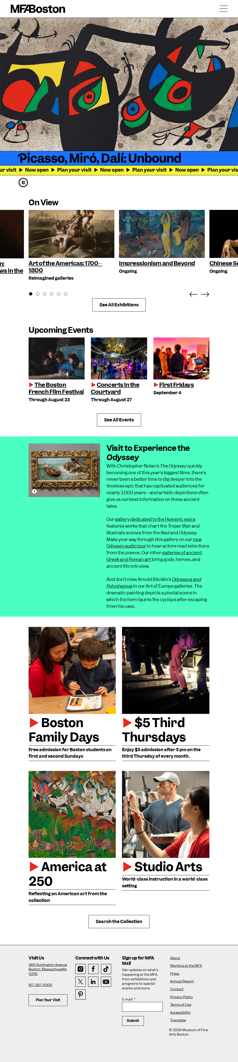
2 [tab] (40, 294)
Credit (34, 491)
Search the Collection (119, 921)
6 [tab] (68, 294)
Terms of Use (180, 1005)
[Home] (38, 9)
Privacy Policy (181, 997)
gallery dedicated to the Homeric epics (155, 519)
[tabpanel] (71, 246)
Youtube (106, 982)
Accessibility (180, 1013)
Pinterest (80, 994)
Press (174, 974)
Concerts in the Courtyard (115, 388)
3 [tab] (47, 294)
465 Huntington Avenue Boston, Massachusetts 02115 (48, 969)
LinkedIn (93, 982)
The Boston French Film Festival (56, 388)
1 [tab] (33, 294)
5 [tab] (61, 294)
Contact (177, 989)
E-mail (127, 999)
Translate (178, 1020)
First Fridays (176, 385)
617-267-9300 (40, 985)
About (175, 958)
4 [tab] (54, 294)
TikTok (106, 969)
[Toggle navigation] (224, 9)
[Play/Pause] (23, 182)
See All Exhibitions (119, 305)
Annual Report (182, 981)
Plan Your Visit (48, 1000)
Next (205, 293)
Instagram (80, 969)
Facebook (93, 969)
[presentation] (57, 358)
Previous (193, 293)
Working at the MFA (186, 966)
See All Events (119, 420)
